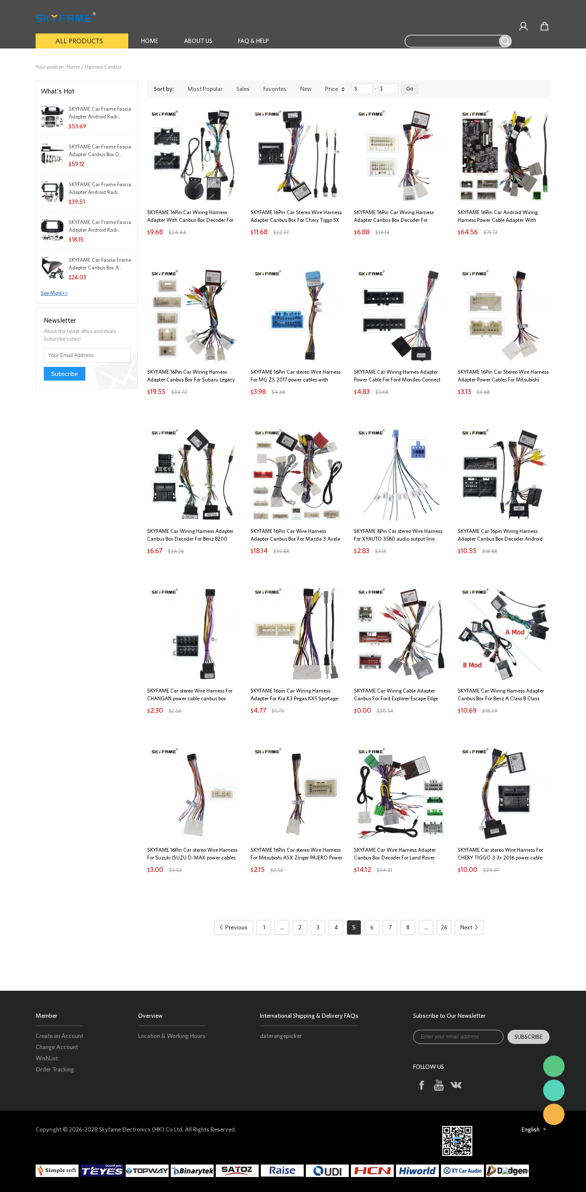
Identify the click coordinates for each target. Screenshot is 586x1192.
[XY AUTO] (463, 1171)
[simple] (58, 1171)
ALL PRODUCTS (79, 41)
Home (149, 40)
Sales (243, 88)
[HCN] (373, 1171)
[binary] (193, 1171)
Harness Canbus (103, 67)
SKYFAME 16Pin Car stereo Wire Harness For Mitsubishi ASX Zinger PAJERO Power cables (296, 857)
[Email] (554, 1114)
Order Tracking (55, 1069)
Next (466, 927)
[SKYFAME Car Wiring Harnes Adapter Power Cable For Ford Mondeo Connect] (400, 315)
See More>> (54, 293)
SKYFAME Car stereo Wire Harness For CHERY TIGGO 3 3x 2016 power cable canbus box (500, 857)
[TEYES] (103, 1171)
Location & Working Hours (171, 1035)
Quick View (193, 182)
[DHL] (283, 1171)
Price (331, 88)
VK (455, 1085)
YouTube (438, 1085)
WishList (47, 1058)
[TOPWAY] (148, 1171)
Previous (236, 927)
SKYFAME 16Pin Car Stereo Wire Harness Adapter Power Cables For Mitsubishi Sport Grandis (503, 379)
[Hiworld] (418, 1171)
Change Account (57, 1047)
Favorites (275, 88)
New (305, 88)
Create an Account (59, 1035)
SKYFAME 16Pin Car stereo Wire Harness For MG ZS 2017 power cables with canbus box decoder (296, 379)
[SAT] (238, 1171)
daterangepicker (281, 1035)
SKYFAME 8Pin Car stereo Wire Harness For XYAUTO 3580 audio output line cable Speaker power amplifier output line (400, 538)
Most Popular (205, 88)
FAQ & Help (253, 40)
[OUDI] (328, 1171)
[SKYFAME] (554, 1090)
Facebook (421, 1085)
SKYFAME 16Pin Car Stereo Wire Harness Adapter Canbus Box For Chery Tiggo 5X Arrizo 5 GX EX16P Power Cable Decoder (296, 219)
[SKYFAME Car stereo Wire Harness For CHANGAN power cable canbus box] (193, 633)
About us (198, 40)
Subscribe (64, 373)
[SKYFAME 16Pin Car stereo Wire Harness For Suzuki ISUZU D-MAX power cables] (193, 793)
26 (444, 927)
